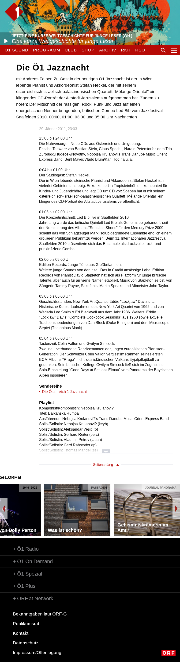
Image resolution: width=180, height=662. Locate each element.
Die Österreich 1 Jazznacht (64, 392)
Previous (4, 508)
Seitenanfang (103, 465)
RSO (140, 50)
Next (176, 508)
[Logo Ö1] (14, 11)
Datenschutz (25, 642)
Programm (46, 50)
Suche (163, 50)
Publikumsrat (26, 623)
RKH (126, 50)
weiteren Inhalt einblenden (106, 449)
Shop (88, 50)
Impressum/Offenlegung (37, 652)
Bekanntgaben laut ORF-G (40, 613)
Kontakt (20, 633)
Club (71, 50)
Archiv (107, 50)
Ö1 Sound (16, 50)
